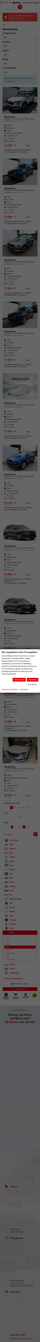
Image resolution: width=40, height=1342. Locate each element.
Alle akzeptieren (19, 680)
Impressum (24, 689)
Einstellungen (32, 684)
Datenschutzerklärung (10, 689)
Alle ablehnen (32, 680)
